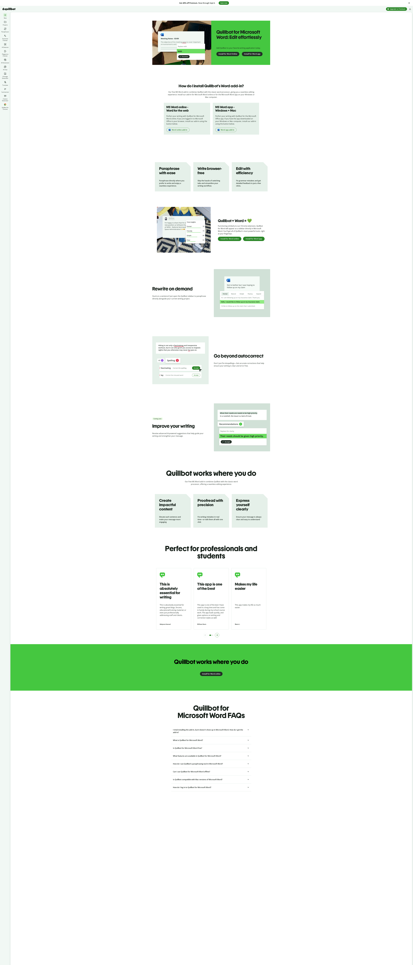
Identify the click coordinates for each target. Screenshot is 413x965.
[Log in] (410, 9)
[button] (409, 3)
